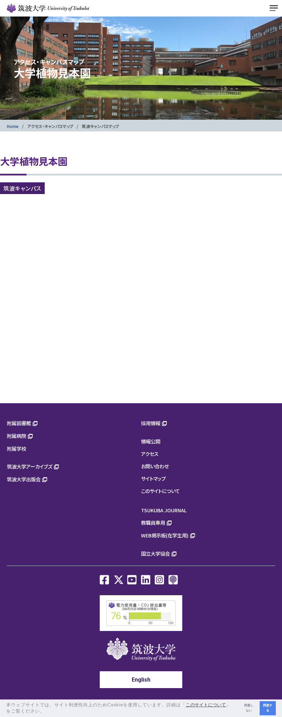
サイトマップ (153, 478)
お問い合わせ (155, 466)
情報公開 (150, 441)
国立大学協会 (155, 553)
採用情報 (150, 423)
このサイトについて (160, 490)
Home (13, 126)
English (141, 679)
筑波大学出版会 (24, 479)
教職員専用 (153, 522)
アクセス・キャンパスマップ (50, 126)
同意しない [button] (248, 708)
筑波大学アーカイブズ (29, 466)
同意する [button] (267, 708)
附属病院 (16, 435)
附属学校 (16, 448)
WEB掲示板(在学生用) (164, 535)
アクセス (150, 453)
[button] (47, 712)
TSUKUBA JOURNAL (164, 510)
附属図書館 (19, 423)
